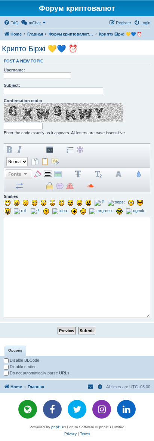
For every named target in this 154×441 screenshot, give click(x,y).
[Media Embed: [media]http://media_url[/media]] (110, 149)
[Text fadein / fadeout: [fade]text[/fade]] (9, 185)
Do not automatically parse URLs (39, 373)
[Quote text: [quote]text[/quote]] (39, 149)
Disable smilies (23, 366)
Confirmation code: (23, 100)
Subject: (12, 85)
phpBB (57, 427)
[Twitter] (77, 409)
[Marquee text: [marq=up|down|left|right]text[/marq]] (29, 185)
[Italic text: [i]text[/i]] (19, 149)
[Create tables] (110, 185)
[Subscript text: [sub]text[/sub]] (98, 173)
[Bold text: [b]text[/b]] (9, 149)
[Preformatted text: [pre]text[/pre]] (68, 173)
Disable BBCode (24, 360)
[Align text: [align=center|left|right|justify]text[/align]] (47, 173)
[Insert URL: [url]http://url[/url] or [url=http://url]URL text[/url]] (100, 149)
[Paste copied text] (44, 161)
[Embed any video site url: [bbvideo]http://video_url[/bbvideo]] (100, 185)
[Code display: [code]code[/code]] (49, 149)
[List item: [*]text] (80, 149)
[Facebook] (52, 409)
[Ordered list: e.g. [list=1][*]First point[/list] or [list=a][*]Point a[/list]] (69, 149)
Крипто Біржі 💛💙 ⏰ (40, 49)
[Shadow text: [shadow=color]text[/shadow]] (118, 173)
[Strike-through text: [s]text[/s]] (78, 173)
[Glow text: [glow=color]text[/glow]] (108, 173)
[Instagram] (101, 409)
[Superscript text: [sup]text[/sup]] (88, 173)
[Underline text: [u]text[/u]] (29, 149)
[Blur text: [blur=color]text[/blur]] (138, 173)
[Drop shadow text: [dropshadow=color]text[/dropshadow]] (128, 173)
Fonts (15, 174)
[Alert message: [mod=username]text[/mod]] (69, 185)
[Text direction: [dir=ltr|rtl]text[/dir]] (19, 185)
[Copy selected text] (34, 161)
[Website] (27, 409)
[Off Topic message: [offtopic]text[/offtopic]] (59, 185)
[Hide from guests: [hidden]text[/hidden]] (49, 185)
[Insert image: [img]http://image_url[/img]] (90, 149)
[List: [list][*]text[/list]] (59, 149)
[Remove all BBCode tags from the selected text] (54, 161)
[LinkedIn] (126, 409)
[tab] (15, 351)
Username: (14, 70)
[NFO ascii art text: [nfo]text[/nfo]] (80, 185)
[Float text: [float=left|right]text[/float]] (57, 173)
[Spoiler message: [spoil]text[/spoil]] (39, 185)
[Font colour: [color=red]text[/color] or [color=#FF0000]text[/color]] (120, 149)
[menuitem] (11, 22)
